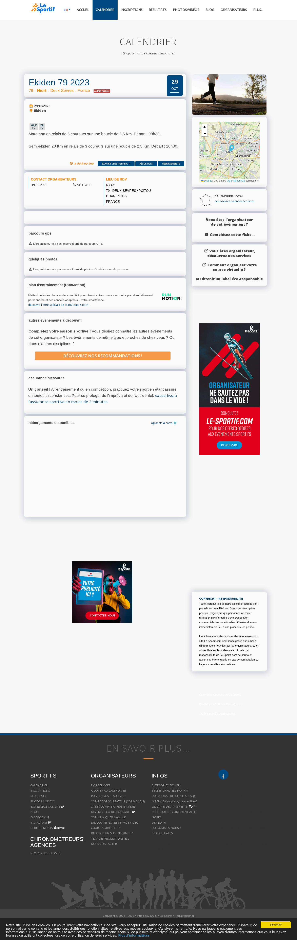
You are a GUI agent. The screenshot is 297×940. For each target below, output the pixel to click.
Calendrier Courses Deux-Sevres (220, 695)
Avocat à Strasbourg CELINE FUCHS (175, 844)
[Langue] (67, 10)
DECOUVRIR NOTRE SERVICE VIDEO (114, 822)
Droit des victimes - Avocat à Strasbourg (244, 812)
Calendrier (105, 9)
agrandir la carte (162, 423)
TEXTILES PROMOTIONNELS (110, 838)
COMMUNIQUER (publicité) (108, 817)
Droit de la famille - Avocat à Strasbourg (244, 801)
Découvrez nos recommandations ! (102, 355)
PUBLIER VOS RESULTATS (108, 796)
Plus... (258, 9)
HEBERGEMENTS (41, 828)
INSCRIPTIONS (40, 790)
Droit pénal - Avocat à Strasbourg (240, 806)
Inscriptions (132, 9)
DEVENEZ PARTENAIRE (45, 853)
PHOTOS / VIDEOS (42, 801)
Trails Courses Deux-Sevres (217, 714)
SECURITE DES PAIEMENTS (170, 806)
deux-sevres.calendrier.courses (235, 201)
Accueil (83, 9)
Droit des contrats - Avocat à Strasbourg (244, 828)
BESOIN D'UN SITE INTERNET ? (112, 833)
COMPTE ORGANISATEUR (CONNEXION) (118, 801)
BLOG (34, 812)
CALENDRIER (39, 785)
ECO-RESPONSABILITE (45, 806)
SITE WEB (84, 185)
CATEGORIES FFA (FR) (166, 785)
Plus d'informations (134, 935)
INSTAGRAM (38, 822)
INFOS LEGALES (162, 833)
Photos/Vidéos (186, 9)
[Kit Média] (102, 592)
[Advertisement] (145, 665)
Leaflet (207, 180)
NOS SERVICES (100, 785)
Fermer (276, 924)
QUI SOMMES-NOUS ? (166, 828)
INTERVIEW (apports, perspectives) (174, 801)
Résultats (158, 9)
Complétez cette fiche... (232, 234)
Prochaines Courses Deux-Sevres (221, 704)
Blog (210, 9)
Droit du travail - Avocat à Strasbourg (242, 822)
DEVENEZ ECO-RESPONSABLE (111, 812)
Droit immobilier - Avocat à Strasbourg (243, 817)
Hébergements (171, 163)
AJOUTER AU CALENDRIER (108, 790)
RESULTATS (38, 796)
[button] (231, 148)
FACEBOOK (37, 817)
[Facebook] (223, 774)
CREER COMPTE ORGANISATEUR (113, 806)
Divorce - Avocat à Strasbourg (238, 796)
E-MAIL (41, 185)
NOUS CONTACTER (104, 844)
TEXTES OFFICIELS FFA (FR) (170, 790)
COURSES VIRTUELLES (106, 828)
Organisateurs (234, 9)
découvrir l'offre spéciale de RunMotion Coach (58, 305)
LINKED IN (159, 822)
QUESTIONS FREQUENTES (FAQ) (173, 796)
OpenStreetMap (236, 180)
